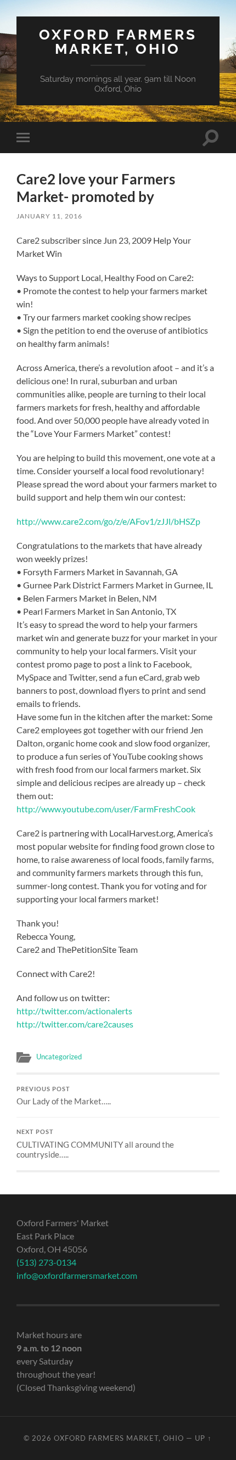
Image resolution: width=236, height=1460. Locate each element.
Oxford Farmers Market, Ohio (118, 41)
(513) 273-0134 (46, 1262)
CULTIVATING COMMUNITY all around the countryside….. (95, 1143)
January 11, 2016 (49, 216)
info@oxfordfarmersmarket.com (76, 1275)
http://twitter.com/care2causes (74, 1024)
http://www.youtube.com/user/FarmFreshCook (105, 809)
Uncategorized (59, 1056)
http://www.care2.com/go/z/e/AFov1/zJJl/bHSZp (108, 521)
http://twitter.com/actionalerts (74, 1011)
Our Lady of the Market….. (63, 1096)
